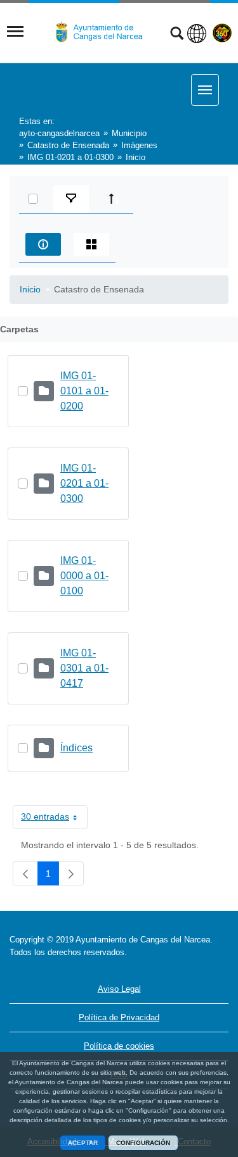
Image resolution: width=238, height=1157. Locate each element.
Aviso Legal (119, 989)
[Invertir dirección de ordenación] (114, 199)
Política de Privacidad (119, 1017)
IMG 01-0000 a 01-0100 (84, 575)
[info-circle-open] (43, 244)
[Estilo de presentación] (91, 244)
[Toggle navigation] (15, 32)
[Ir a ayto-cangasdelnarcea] (104, 32)
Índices (76, 747)
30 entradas (54, 819)
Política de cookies (119, 1046)
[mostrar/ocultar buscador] (176, 35)
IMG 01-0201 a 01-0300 (84, 483)
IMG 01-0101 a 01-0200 (84, 390)
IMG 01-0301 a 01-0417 (84, 668)
